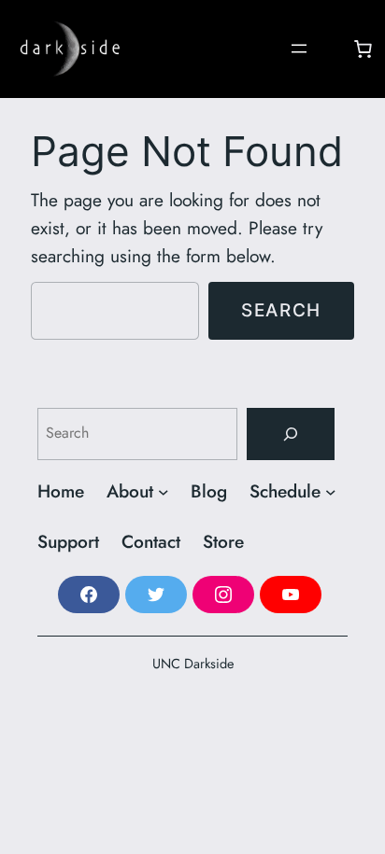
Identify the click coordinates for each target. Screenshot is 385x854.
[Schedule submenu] (330, 491)
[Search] (291, 434)
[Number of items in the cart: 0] (362, 48)
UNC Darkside (193, 663)
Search (281, 310)
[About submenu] (163, 491)
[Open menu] (299, 48)
